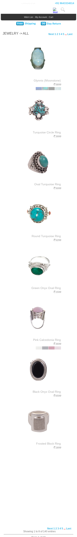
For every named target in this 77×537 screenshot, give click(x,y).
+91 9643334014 (64, 3)
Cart (51, 17)
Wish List (28, 17)
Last (69, 34)
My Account (41, 17)
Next (51, 34)
